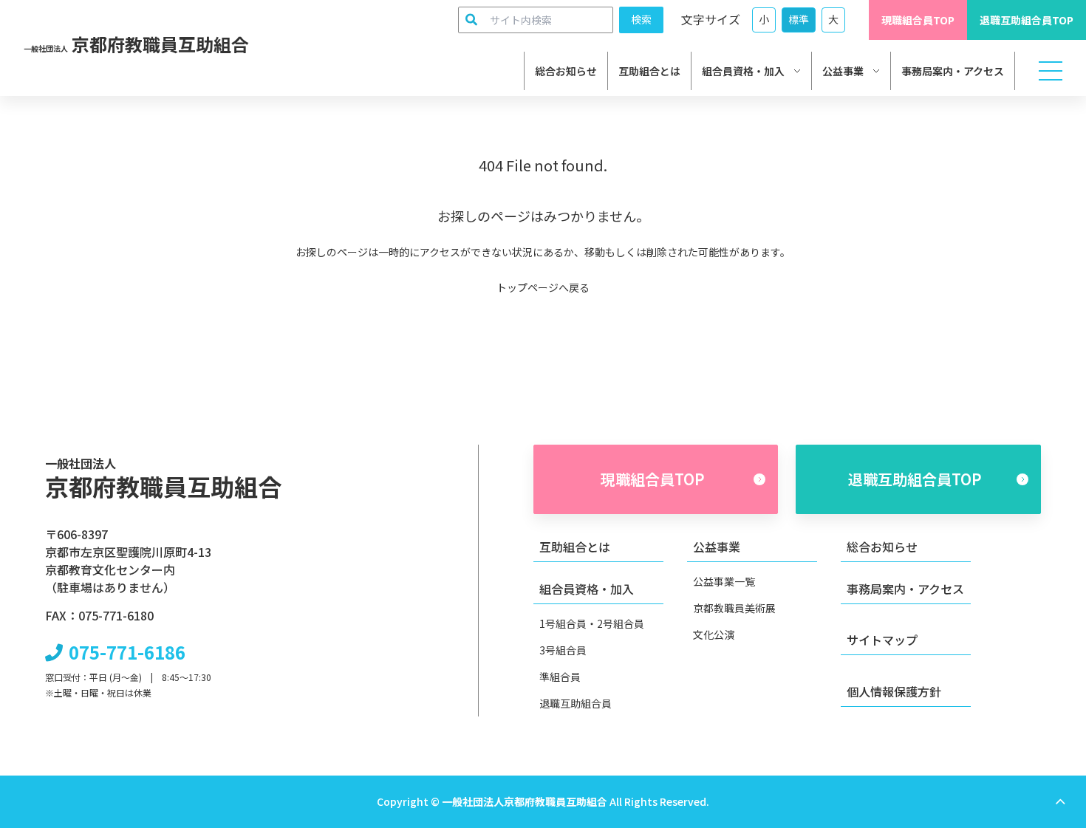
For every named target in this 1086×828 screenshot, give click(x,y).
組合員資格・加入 (743, 71)
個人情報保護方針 (894, 691)
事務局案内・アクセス (952, 71)
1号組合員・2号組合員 (591, 623)
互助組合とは (649, 71)
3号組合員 (563, 650)
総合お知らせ (566, 71)
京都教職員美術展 (734, 608)
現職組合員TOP (917, 20)
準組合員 (560, 676)
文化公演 (713, 634)
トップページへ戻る (543, 287)
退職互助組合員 (575, 703)
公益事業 (843, 71)
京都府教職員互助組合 (136, 44)
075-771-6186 (127, 652)
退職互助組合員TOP (1026, 20)
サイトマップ (882, 640)
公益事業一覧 (724, 581)
